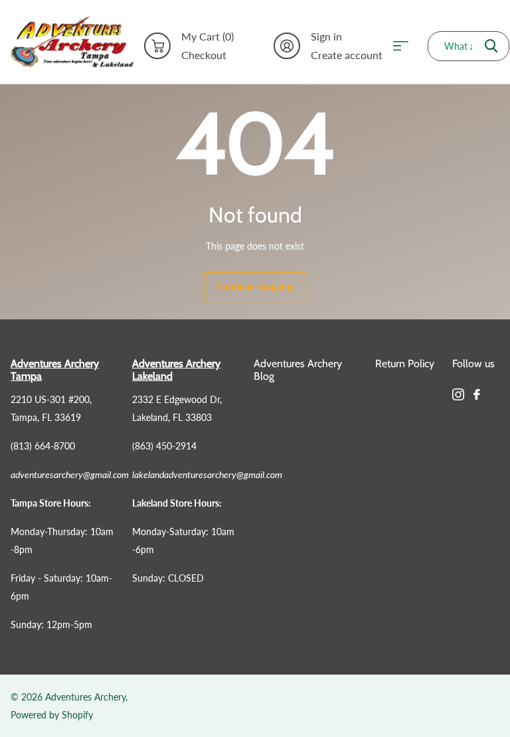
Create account (346, 55)
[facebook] (476, 394)
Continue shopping (255, 286)
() (207, 36)
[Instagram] (458, 394)
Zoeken (491, 46)
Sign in (326, 36)
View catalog (405, 46)
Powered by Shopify (52, 714)
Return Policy (404, 363)
